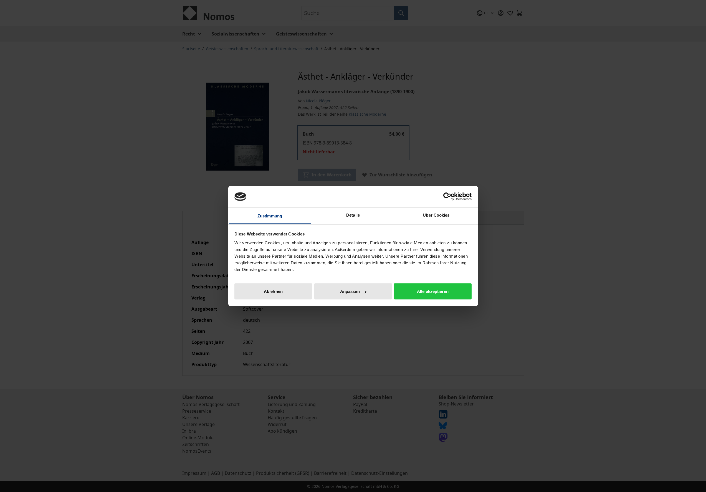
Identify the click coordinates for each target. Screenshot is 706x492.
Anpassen (350, 291)
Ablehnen (273, 291)
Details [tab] (353, 214)
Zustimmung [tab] (269, 215)
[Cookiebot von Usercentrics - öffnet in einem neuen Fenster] (447, 196)
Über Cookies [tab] (436, 214)
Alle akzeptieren (433, 291)
